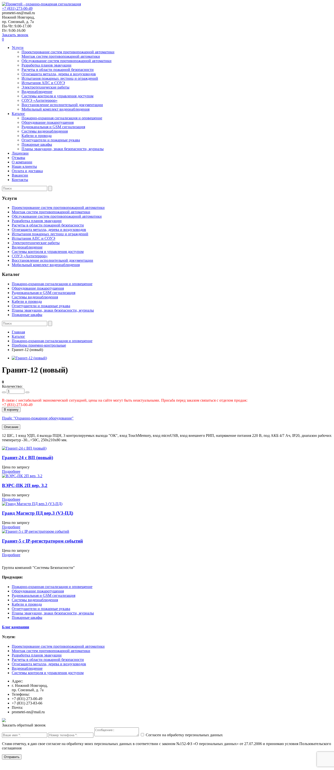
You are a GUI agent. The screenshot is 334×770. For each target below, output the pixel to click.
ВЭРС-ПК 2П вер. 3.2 (24, 485)
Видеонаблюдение (37, 92)
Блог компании (15, 627)
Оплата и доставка (27, 171)
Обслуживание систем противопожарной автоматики (66, 61)
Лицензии (20, 153)
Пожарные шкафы (37, 144)
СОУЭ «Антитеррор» (39, 100)
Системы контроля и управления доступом (57, 96)
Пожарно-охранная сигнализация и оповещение (62, 118)
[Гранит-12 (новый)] (29, 358)
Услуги (17, 47)
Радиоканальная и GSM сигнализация (53, 127)
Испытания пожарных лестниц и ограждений (60, 78)
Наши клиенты (24, 166)
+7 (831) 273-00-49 (17, 8)
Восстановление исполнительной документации (62, 105)
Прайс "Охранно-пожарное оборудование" (38, 418)
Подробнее (11, 471)
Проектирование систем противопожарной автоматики (68, 52)
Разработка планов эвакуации (46, 65)
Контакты (20, 180)
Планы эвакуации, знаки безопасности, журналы (63, 149)
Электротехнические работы (45, 87)
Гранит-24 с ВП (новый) (27, 457)
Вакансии (20, 175)
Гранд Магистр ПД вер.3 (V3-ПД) (37, 513)
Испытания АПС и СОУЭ (43, 83)
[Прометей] (41, 4)
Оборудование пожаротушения (48, 122)
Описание (11, 427)
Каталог (18, 114)
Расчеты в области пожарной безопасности (58, 70)
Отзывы (18, 158)
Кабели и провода (37, 136)
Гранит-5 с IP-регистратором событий (42, 541)
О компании (22, 162)
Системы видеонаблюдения (45, 131)
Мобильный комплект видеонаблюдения (55, 109)
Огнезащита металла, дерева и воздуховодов (59, 74)
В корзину (11, 409)
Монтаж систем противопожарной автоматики (61, 56)
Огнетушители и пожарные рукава (51, 140)
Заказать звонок (15, 35)
